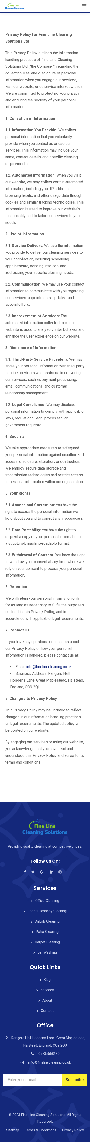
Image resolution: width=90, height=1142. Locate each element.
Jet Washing (47, 952)
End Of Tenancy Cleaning (47, 911)
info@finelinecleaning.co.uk (49, 666)
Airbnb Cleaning (47, 921)
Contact (47, 1011)
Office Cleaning (47, 900)
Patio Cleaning (47, 932)
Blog (47, 979)
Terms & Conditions (40, 1130)
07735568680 (49, 1053)
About (47, 1000)
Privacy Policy (73, 1130)
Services (47, 990)
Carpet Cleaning (47, 942)
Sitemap (12, 1130)
